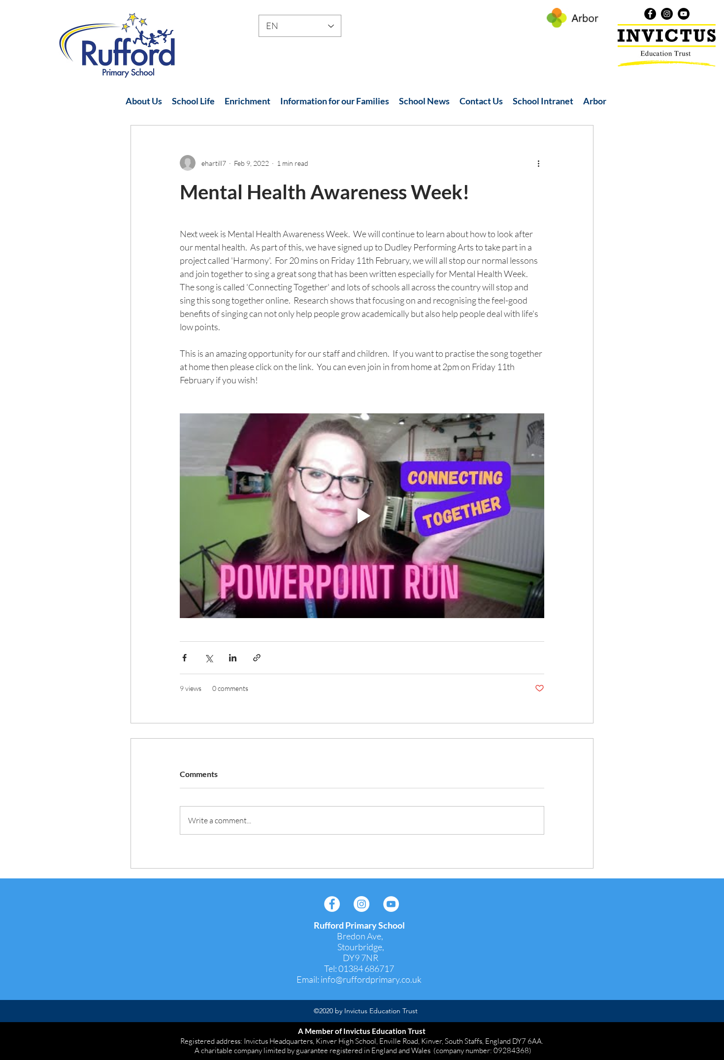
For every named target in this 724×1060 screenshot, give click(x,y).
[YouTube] (684, 14)
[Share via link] (257, 657)
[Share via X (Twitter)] (208, 657)
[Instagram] (667, 14)
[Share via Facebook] (184, 657)
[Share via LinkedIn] (232, 657)
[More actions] (538, 163)
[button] (144, 101)
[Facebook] (650, 14)
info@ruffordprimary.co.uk (371, 979)
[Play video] (362, 515)
